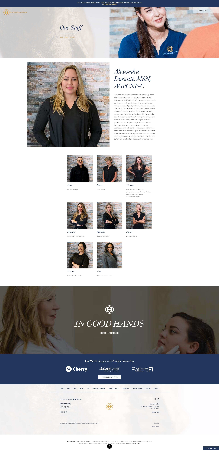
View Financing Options (109, 377)
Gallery (148, 388)
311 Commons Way (65, 407)
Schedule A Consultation (109, 333)
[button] (109, 446)
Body (75, 388)
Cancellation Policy (155, 426)
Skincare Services (138, 388)
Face (88, 388)
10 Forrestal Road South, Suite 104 (150, 407)
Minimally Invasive (114, 388)
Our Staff (72, 37)
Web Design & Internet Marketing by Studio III (90, 423)
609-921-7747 (136, 443)
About (66, 37)
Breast (81, 388)
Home (61, 37)
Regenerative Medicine (99, 388)
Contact (156, 388)
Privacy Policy (156, 423)
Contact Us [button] (211, 448)
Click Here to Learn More (109, 4)
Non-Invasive (126, 388)
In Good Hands (109, 324)
